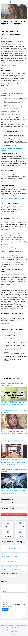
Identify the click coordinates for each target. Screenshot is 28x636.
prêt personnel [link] (6, 53)
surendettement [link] (5, 213)
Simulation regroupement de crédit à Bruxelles (10, 558)
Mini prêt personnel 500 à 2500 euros (9, 561)
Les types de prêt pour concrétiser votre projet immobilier (12, 551)
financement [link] (7, 105)
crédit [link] (15, 117)
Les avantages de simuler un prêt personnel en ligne (11, 569)
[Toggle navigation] (24, 2)
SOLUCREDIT (6, 2)
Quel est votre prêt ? (7, 503)
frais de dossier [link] (22, 224)
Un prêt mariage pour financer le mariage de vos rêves (12, 545)
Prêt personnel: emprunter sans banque (9, 564)
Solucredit (15, 634)
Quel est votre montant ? (8, 508)
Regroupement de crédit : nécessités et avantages (11, 566)
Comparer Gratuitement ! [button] (14, 515)
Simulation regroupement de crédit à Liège (10, 556)
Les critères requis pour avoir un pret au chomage (11, 548)
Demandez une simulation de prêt (9, 315)
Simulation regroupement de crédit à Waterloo (10, 553)
